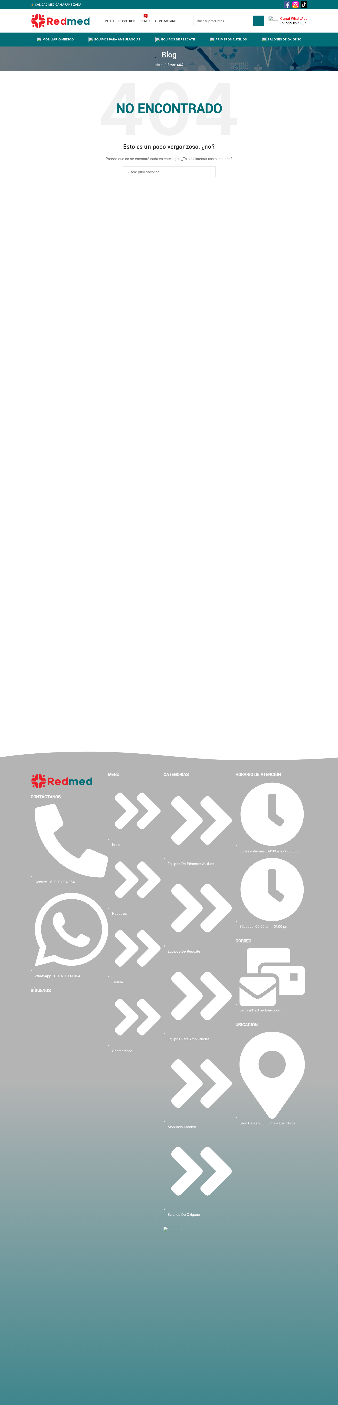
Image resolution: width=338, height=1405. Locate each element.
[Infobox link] (288, 21)
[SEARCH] (258, 21)
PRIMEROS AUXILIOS (231, 39)
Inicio (159, 65)
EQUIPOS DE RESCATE (178, 39)
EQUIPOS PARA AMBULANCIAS (117, 39)
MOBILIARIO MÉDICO (58, 39)
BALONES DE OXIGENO (284, 39)
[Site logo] (60, 21)
